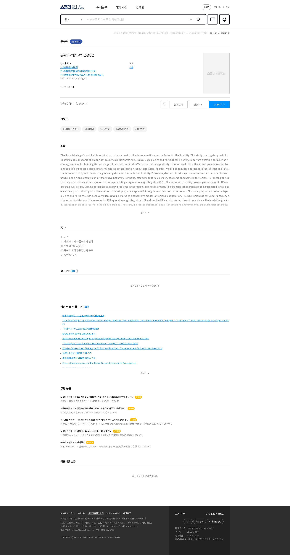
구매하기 (218, 104)
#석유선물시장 (122, 129)
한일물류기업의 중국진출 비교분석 (77, 367)
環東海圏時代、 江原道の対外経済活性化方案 (83, 315)
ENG (228, 7)
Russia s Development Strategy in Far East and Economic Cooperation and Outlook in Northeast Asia (112, 348)
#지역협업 (89, 129)
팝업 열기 (77, 271)
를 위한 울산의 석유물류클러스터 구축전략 (85, 431)
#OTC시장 (140, 129)
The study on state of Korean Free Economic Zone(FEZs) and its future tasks (100, 343)
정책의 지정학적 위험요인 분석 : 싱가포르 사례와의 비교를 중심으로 (96, 397)
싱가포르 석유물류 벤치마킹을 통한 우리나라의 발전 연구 (94, 419)
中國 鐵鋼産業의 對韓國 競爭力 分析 (79, 358)
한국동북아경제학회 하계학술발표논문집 (78, 70)
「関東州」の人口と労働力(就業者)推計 (80, 328)
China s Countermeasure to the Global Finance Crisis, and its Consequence (99, 362)
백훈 (131, 67)
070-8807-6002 (215, 513)
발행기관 (121, 7)
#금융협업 (104, 129)
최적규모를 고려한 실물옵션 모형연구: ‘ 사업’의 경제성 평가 (93, 408)
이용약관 (81, 513)
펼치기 (144, 212)
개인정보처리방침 (96, 513)
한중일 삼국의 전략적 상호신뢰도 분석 (78, 333)
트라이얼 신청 (215, 521)
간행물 (140, 7)
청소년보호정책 (113, 513)
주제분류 (101, 7)
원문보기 (178, 104)
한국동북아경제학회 (69, 67)
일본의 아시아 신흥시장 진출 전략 (77, 353)
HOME (115, 33)
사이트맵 (127, 513)
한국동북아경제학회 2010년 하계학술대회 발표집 (81, 74)
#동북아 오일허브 (70, 129)
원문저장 (198, 104)
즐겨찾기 (164, 104)
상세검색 (189, 21)
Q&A (188, 521)
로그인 (206, 7)
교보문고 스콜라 (67, 513)
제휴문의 (199, 521)
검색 (198, 21)
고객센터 (217, 7)
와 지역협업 (72, 442)
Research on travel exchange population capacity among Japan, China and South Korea (105, 338)
